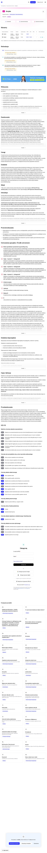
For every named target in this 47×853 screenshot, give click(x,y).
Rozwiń (22, 112)
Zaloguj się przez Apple (25, 575)
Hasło (15, 556)
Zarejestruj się (27, 584)
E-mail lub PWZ (17, 551)
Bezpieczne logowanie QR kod (24, 581)
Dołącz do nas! (40, 2)
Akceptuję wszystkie (14, 843)
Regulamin (28, 588)
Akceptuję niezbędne (26, 843)
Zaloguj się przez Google (24, 571)
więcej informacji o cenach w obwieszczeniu (34, 40)
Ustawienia (36, 843)
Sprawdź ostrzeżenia (39, 21)
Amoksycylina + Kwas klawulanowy (16, 14)
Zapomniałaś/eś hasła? (18, 561)
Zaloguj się (33, 2)
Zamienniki (9, 21)
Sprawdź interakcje (24, 21)
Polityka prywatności (20, 588)
